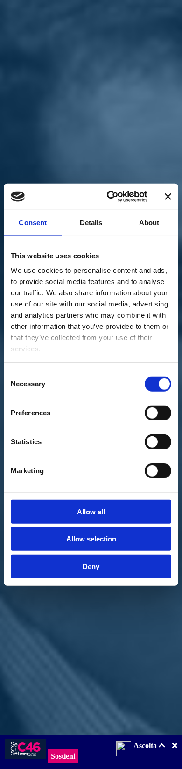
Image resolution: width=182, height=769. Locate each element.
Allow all (91, 511)
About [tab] (149, 222)
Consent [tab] (33, 222)
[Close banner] (168, 196)
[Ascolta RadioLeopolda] (123, 749)
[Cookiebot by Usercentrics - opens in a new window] (110, 197)
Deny (91, 566)
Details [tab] (91, 222)
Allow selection (91, 539)
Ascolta (146, 745)
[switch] (158, 412)
